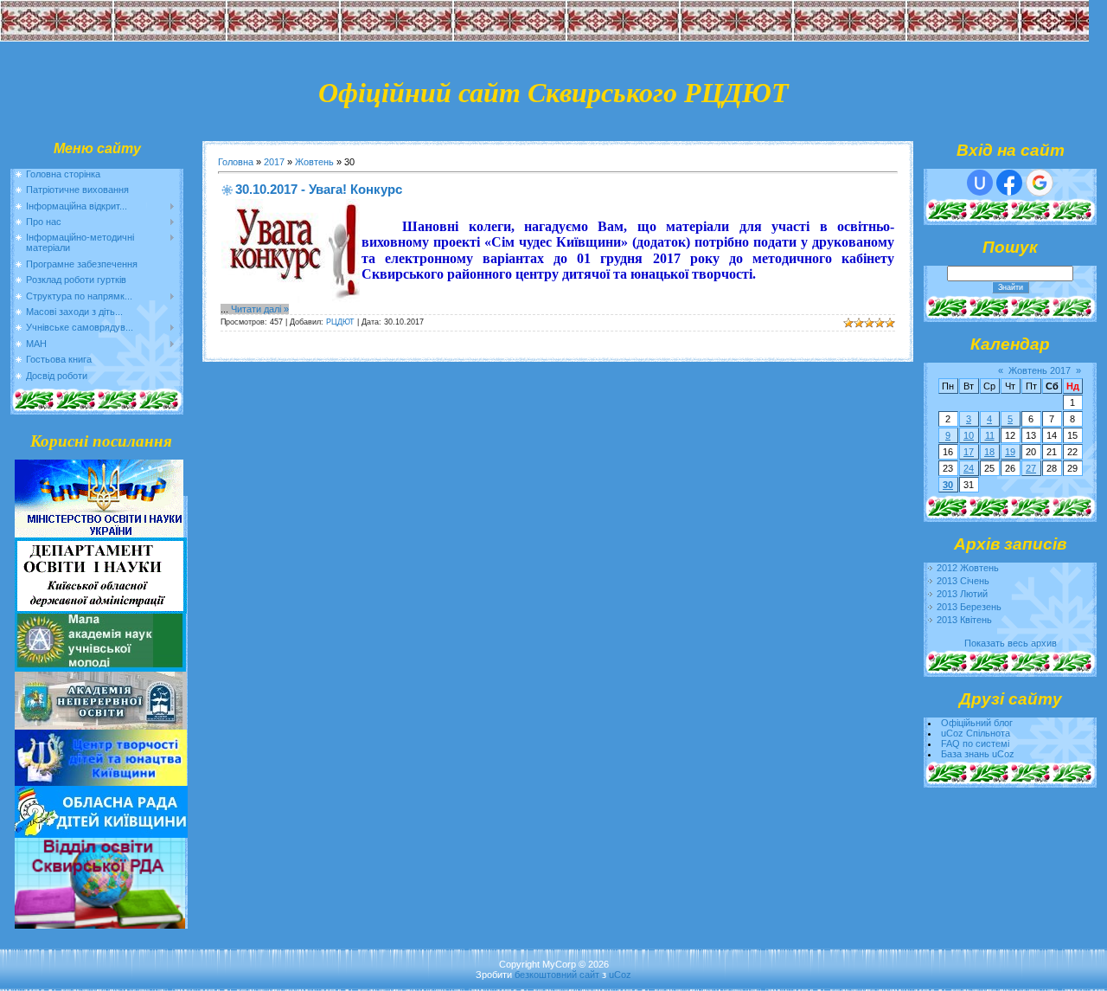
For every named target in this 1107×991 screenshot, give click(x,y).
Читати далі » (260, 309)
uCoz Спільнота (975, 733)
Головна (235, 162)
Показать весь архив (1010, 643)
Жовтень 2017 (1039, 370)
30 (948, 484)
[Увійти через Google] (1039, 182)
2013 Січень (963, 581)
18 (989, 452)
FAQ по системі (975, 743)
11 (990, 435)
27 (1031, 468)
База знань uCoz (977, 754)
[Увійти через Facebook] (1009, 183)
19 (1010, 452)
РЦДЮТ (340, 322)
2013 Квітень (964, 620)
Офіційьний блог (977, 723)
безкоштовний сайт (557, 974)
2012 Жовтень (968, 568)
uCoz (620, 974)
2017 (274, 162)
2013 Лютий (962, 594)
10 (968, 435)
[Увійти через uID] (980, 183)
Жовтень (314, 162)
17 (968, 452)
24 (968, 468)
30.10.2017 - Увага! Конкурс (318, 189)
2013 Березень (969, 607)
